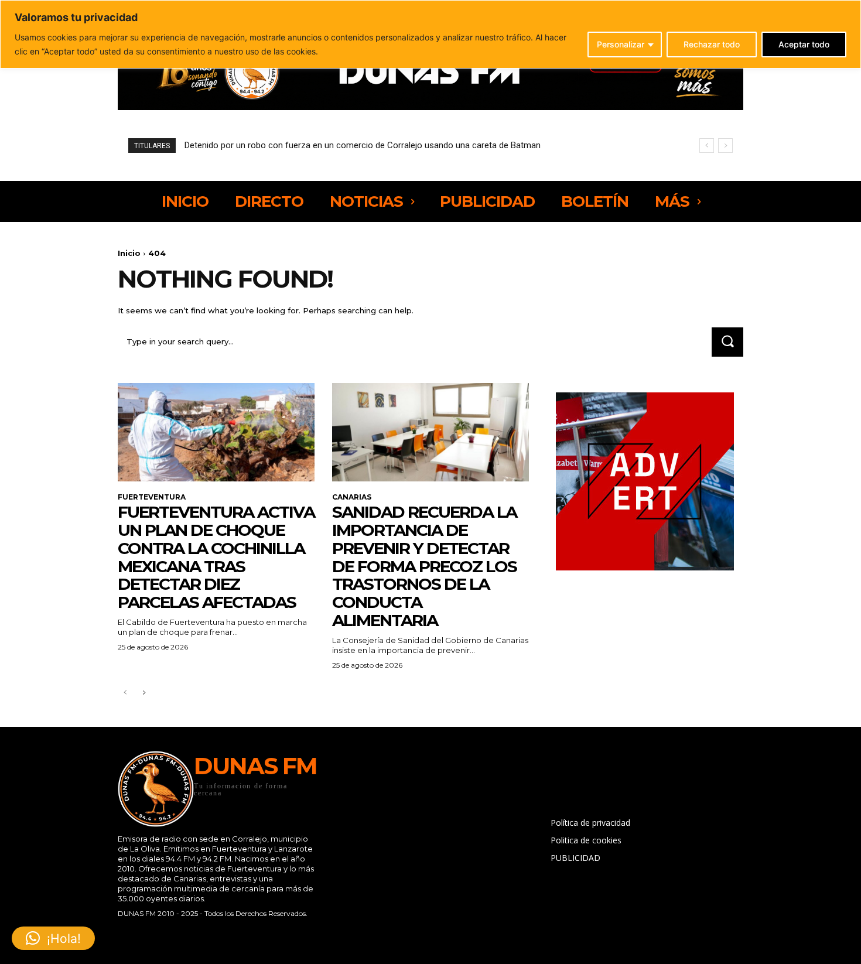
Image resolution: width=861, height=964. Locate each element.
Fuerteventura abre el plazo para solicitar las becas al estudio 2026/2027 (334, 145)
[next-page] (143, 693)
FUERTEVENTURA (152, 497)
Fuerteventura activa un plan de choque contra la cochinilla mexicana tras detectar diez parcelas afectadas (216, 557)
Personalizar (620, 44)
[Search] (727, 341)
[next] (725, 145)
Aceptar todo (803, 44)
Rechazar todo (712, 44)
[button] (53, 938)
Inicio (129, 253)
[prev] (706, 145)
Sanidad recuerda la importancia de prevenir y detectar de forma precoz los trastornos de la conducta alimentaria (424, 566)
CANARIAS (351, 497)
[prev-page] (125, 693)
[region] (430, 34)
